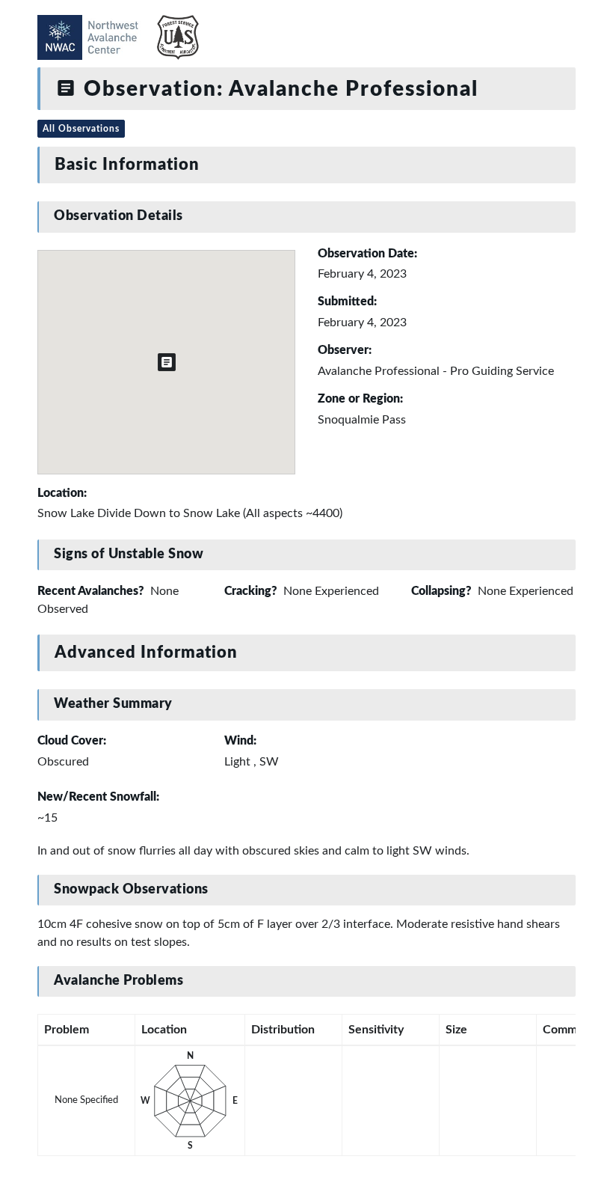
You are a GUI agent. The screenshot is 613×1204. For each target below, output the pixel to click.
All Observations (81, 128)
